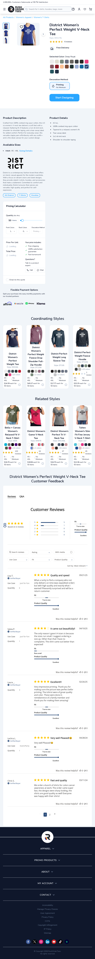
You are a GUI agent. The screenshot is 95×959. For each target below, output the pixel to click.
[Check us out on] (47, 941)
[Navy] (85, 444)
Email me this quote (17, 280)
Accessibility (47, 905)
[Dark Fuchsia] (87, 62)
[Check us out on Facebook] (28, 941)
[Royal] (76, 448)
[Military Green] (6, 448)
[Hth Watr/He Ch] (39, 444)
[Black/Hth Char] (32, 444)
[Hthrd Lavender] (66, 444)
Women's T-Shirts (41, 17)
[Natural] (78, 444)
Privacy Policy (47, 917)
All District (9, 195)
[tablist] (47, 494)
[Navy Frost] (59, 444)
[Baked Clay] (67, 67)
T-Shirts (22, 195)
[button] (49, 522)
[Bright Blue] (82, 67)
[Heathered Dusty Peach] (52, 448)
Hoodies (34, 195)
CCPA (47, 921)
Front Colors (10, 228)
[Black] (56, 448)
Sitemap (47, 933)
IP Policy (47, 929)
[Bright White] (52, 62)
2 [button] (49, 814)
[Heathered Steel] (35, 371)
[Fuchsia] (82, 444)
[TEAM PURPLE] (16, 444)
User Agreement (47, 913)
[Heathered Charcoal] (72, 62)
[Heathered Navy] (67, 62)
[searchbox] (18, 552)
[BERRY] (9, 448)
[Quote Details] (19, 384)
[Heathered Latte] (78, 365)
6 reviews (68, 42)
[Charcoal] (77, 62)
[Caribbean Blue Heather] (52, 72)
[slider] (22, 220)
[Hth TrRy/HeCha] (31, 448)
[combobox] (48, 9)
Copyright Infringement (47, 925)
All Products (8, 17)
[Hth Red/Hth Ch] (42, 444)
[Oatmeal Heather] (57, 62)
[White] (55, 444)
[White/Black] (28, 444)
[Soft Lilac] (77, 67)
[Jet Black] (82, 62)
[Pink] (80, 448)
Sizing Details (26, 150)
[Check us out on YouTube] (54, 941)
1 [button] (45, 814)
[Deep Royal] (87, 67)
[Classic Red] (57, 67)
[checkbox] (7, 280)
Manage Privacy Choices (47, 909)
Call (31, 270)
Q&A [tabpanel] (21, 496)
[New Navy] (57, 72)
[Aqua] (75, 444)
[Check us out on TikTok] (60, 941)
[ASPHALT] (9, 444)
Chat (42, 270)
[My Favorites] (85, 9)
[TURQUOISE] (5, 444)
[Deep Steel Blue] (12, 371)
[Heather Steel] (66, 371)
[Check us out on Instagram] (41, 941)
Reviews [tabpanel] (12, 496)
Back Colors (23, 228)
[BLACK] (12, 444)
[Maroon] (19, 444)
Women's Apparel (24, 17)
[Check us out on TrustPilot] (67, 941)
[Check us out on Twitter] (34, 941)
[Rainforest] (72, 67)
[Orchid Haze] (52, 67)
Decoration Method (38, 228)
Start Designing (64, 97)
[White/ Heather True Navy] (35, 444)
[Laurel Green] (62, 62)
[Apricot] (62, 67)
